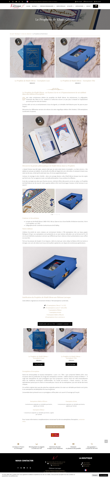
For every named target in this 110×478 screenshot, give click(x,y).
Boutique (34, 6)
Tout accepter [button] (103, 475)
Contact (88, 6)
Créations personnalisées (46, 6)
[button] (99, 6)
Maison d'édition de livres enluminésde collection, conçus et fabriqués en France (55, 471)
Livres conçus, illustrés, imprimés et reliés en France (43, 1)
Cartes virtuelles (60, 6)
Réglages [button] (95, 475)
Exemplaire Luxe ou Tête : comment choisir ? (54, 324)
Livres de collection (26, 33)
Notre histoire (79, 6)
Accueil (28, 6)
